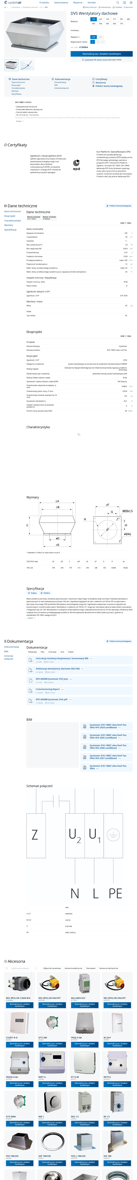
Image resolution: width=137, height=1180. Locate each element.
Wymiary (15, 91)
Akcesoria (129, 7)
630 (114, 23)
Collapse (30, 618)
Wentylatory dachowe (30, 7)
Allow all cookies (119, 1150)
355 (121, 19)
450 (93, 23)
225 (100, 19)
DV (41, 7)
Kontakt (92, 2)
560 (107, 23)
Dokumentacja (106, 7)
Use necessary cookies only (119, 1163)
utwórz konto (102, 59)
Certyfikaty (118, 7)
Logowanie (88, 59)
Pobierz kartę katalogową (109, 86)
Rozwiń (18, 121)
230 (93, 37)
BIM (56, 85)
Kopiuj (33, 593)
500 (100, 23)
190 (93, 19)
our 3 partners (40, 1152)
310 (107, 19)
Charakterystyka (18, 88)
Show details (33, 1176)
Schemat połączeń (61, 88)
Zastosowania (61, 2)
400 (128, 19)
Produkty (44, 2)
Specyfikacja (16, 94)
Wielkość (74, 21)
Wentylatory (16, 7)
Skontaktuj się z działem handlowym (102, 53)
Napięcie (75, 37)
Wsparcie (77, 2)
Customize (118, 1157)
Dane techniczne (91, 7)
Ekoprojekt (16, 85)
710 (121, 23)
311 (114, 19)
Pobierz (47, 593)
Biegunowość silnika (79, 42)
